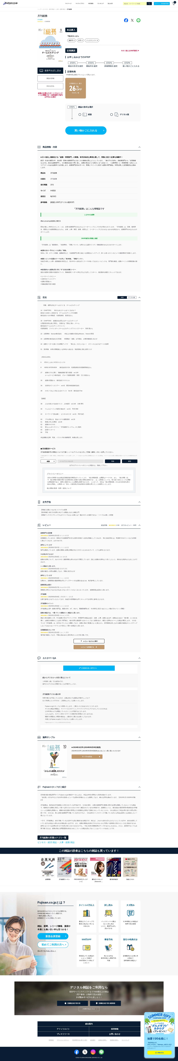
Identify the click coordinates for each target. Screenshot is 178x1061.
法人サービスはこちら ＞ (46, 951)
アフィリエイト (63, 1029)
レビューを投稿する (87, 647)
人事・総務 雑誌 (60, 9)
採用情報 (114, 1029)
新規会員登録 (53, 936)
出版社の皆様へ (102, 1040)
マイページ (68, 3)
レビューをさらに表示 (90, 641)
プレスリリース (63, 1034)
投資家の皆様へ (114, 1040)
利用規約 (51, 1040)
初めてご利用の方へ (53, 944)
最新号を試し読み (53, 70)
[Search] (149, 3)
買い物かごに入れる (85, 130)
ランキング (100, 3)
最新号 (71, 40)
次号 (79, 40)
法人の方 (110, 3)
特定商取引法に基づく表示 (79, 1040)
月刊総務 (39, 19)
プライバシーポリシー (63, 1040)
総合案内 (89, 1024)
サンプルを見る (87, 756)
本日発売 (90, 3)
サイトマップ (125, 1040)
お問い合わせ (114, 1034)
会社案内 (92, 1040)
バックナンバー (91, 40)
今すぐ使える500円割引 (129, 50)
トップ (39, 9)
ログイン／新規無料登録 (162, 3)
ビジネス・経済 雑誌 (48, 9)
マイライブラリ (80, 3)
